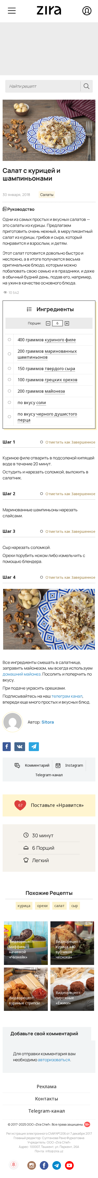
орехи (42, 905)
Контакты (46, 1098)
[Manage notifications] (13, 1164)
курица (24, 905)
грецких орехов (61, 380)
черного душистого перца (47, 417)
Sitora (48, 722)
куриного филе (60, 340)
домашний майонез (22, 674)
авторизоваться (54, 1060)
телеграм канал (66, 696)
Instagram (74, 764)
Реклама (46, 1086)
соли (41, 402)
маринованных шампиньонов (47, 354)
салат (59, 905)
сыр (74, 905)
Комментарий (37, 764)
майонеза (55, 391)
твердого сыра (60, 368)
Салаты (46, 194)
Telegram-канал (49, 774)
